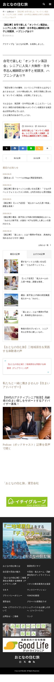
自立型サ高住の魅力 (11, 572)
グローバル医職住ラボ (36, 601)
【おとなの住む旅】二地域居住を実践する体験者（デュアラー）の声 (14, 581)
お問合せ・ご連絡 (10, 616)
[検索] (43, 4)
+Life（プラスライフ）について (14, 608)
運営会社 (7, 601)
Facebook (29, 662)
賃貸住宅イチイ (34, 566)
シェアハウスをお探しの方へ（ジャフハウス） (38, 608)
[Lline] (31, 148)
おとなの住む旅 (27, 657)
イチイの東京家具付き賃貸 (38, 584)
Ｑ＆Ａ (5, 590)
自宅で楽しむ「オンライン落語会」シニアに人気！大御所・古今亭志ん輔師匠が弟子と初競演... (35, 133)
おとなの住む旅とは (11, 566)
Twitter (25, 662)
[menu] (50, 4)
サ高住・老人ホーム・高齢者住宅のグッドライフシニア (38, 575)
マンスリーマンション (36, 590)
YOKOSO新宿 (33, 595)
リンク (30, 616)
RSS (34, 662)
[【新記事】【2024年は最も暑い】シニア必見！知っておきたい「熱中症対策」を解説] (39, 158)
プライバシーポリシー (12, 595)
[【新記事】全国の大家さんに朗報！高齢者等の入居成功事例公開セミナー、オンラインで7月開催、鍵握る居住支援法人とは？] (15, 158)
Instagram (20, 662)
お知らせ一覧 (43, 245)
